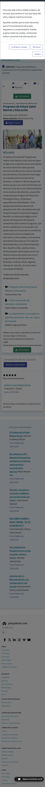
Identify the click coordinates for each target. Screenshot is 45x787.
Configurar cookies (19, 47)
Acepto (38, 54)
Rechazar (37, 47)
